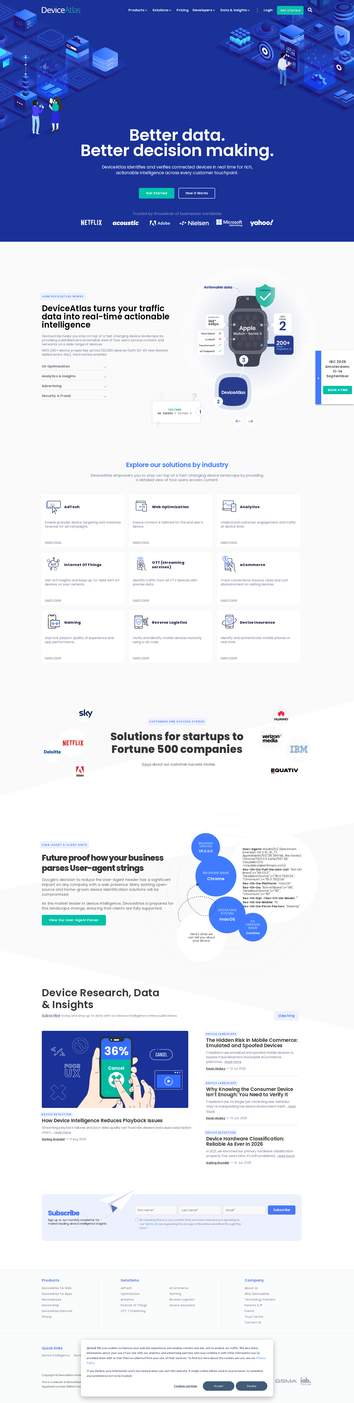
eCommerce (178, 1288)
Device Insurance (182, 1305)
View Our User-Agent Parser (74, 920)
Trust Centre (254, 1317)
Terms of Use (154, 1224)
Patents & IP (253, 1305)
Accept (218, 1386)
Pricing (182, 10)
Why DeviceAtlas (257, 1294)
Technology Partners (260, 1299)
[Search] (310, 12)
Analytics (127, 1299)
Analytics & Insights (59, 377)
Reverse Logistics (181, 1299)
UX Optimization (56, 367)
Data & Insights (234, 10)
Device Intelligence (56, 1355)
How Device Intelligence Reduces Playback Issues (102, 1120)
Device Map (50, 1305)
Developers (203, 10)
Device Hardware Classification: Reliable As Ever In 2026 (245, 1141)
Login (268, 10)
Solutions (160, 10)
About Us (251, 1288)
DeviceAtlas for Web (57, 1288)
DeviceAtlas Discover (57, 1311)
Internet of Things (134, 1305)
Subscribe (51, 1015)
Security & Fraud (56, 396)
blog (286, 1015)
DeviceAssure (51, 1299)
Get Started (156, 193)
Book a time (337, 390)
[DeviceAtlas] (61, 12)
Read (146, 764)
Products (136, 10)
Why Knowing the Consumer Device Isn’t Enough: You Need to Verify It (249, 1092)
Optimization (130, 1294)
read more (62, 1132)
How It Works (197, 193)
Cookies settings (185, 1386)
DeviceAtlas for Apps (57, 1294)
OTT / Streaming (133, 1311)
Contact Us (253, 1322)
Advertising (51, 386)
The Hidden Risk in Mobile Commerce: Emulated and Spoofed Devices (252, 1043)
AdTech (126, 1288)
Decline (251, 1386)
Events (249, 1311)
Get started (290, 10)
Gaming (175, 1294)
